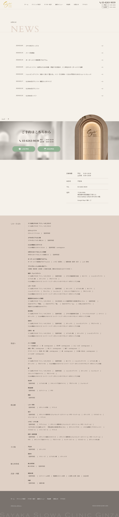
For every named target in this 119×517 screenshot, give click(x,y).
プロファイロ (53, 279)
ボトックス (42, 279)
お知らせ (76, 4)
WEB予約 (50, 149)
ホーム (26, 4)
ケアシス (54, 407)
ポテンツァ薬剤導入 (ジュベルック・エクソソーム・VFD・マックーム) (59, 414)
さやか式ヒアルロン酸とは (36, 240)
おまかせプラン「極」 (52, 304)
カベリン (101, 313)
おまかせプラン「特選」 (35, 304)
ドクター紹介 (48, 4)
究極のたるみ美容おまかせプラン (37, 306)
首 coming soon (47, 346)
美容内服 (41, 483)
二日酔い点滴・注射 (74, 476)
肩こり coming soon (55, 348)
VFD (52, 390)
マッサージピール (69, 439)
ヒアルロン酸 (32, 279)
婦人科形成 (31, 466)
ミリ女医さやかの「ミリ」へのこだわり (39, 226)
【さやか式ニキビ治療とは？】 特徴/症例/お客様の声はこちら (47, 427)
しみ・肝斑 (85, 262)
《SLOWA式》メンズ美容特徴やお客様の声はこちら (70, 301)
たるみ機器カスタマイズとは (36, 247)
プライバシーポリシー (16, 505)
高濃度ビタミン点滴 (59, 476)
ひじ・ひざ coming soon (82, 346)
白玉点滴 (86, 476)
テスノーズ (42, 456)
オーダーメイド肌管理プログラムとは (39, 262)
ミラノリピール (32, 417)
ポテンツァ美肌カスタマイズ (47, 437)
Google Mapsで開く (84, 200)
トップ (3, 119)
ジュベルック (57, 291)
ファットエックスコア (88, 313)
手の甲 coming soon (63, 346)
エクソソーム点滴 (44, 476)
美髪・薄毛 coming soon (36, 348)
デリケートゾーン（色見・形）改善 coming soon (43, 351)
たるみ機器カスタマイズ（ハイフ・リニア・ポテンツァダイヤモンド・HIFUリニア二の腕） (54, 281)
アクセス (84, 4)
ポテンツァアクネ (74, 427)
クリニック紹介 (36, 4)
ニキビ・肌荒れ (58, 262)
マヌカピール (98, 414)
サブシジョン (43, 424)
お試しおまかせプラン (85, 304)
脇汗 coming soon (71, 348)
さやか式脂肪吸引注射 (72, 276)
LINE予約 (25, 149)
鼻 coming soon (67, 351)
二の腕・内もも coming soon (85, 351)
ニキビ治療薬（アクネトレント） (92, 427)
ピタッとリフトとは (34, 233)
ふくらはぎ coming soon (36, 354)
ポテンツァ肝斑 (44, 407)
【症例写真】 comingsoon (56, 247)
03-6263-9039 (109, 2)
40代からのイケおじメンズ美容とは (38, 254)
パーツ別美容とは (33, 346)
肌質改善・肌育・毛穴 (72, 262)
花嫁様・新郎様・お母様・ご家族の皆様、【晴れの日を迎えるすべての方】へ (50, 269)
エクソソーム (43, 390)
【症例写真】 (47, 233)
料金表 (68, 4)
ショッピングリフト (97, 276)
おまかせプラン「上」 (68, 304)
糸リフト (85, 276)
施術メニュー (59, 4)
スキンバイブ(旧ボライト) (72, 291)
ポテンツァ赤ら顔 (94, 439)
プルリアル (46, 291)
